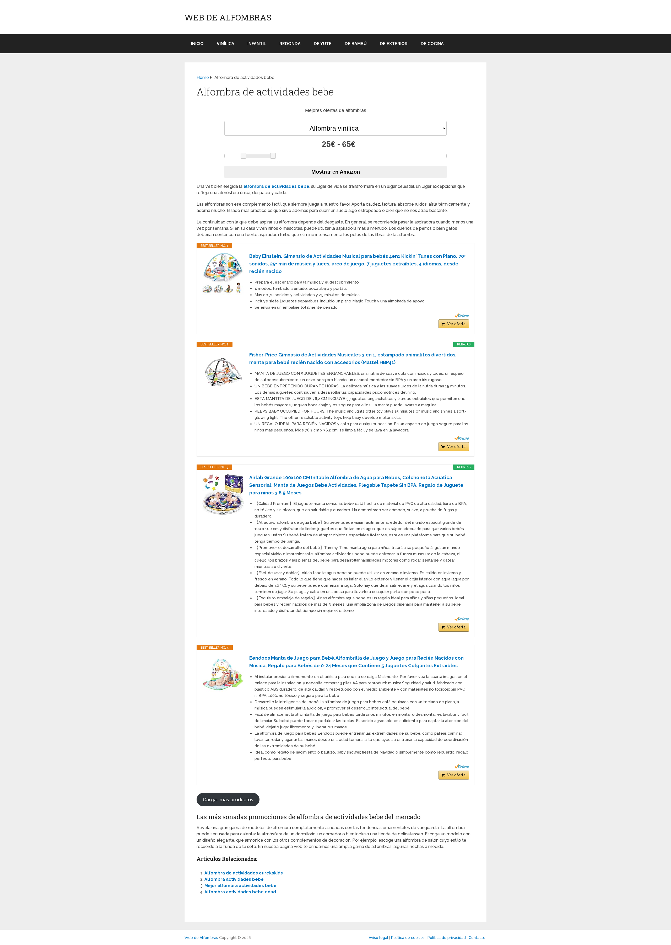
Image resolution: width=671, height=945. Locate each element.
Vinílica (225, 43)
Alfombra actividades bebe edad (240, 891)
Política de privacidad (447, 938)
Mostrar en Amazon (335, 172)
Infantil (256, 43)
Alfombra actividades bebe (234, 879)
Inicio (197, 43)
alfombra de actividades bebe (276, 186)
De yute (323, 43)
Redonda (290, 43)
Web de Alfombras (228, 17)
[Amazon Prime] (461, 315)
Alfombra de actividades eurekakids (243, 873)
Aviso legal (378, 938)
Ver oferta (456, 324)
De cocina (432, 43)
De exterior (394, 43)
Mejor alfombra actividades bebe (240, 885)
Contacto (477, 938)
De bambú (356, 43)
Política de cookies (408, 938)
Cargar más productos (228, 799)
